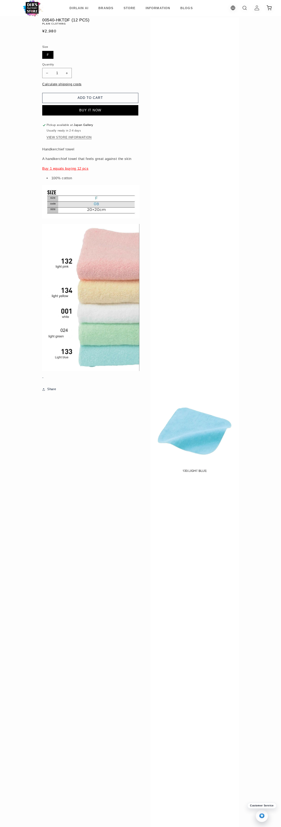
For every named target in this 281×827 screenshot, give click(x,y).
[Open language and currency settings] (233, 8)
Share (51, 389)
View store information (69, 137)
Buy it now (90, 110)
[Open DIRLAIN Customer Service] (262, 816)
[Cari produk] (244, 8)
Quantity (48, 64)
